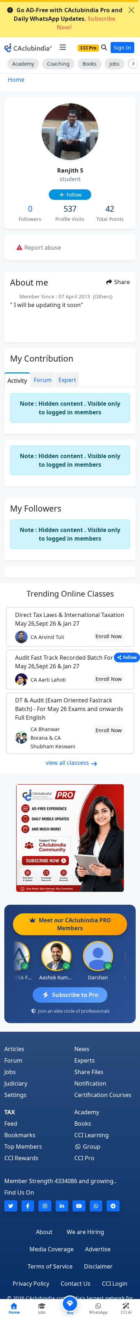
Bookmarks (20, 1135)
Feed (10, 1124)
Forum (13, 1060)
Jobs (114, 63)
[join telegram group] (113, 1205)
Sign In (122, 47)
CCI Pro (84, 1158)
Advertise (98, 1249)
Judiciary (15, 1083)
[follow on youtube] (79, 1205)
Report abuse (42, 247)
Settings (15, 1095)
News (81, 1049)
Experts (84, 1060)
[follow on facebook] (28, 1205)
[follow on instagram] (44, 1205)
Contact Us (75, 1284)
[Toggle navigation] (62, 47)
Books (90, 63)
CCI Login (114, 1284)
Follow (73, 194)
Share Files (88, 1072)
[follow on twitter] (10, 1205)
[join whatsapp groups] (96, 1205)
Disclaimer (98, 1266)
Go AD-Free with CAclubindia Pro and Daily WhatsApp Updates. (68, 18)
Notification (90, 1083)
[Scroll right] (131, 64)
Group (91, 1146)
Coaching (58, 63)
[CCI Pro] (70, 838)
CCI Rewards (21, 1158)
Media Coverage (51, 1249)
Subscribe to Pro (75, 995)
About (44, 1232)
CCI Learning (91, 1135)
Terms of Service (50, 1266)
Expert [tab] (67, 380)
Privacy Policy (31, 1284)
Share (121, 282)
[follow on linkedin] (62, 1205)
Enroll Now (108, 636)
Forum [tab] (43, 380)
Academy (23, 63)
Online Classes (70, 593)
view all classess (68, 763)
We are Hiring (85, 1232)
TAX (9, 1112)
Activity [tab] (17, 381)
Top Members (23, 1146)
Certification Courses (102, 1095)
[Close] (131, 10)
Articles (14, 1049)
